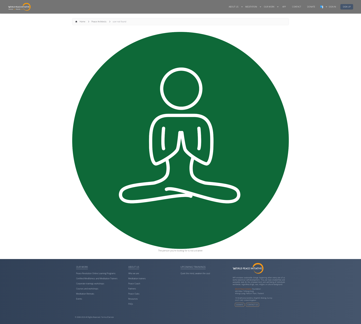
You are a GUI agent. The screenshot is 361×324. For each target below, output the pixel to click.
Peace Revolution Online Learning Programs (95, 273)
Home (82, 21)
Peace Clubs (133, 293)
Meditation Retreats (85, 293)
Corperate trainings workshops (90, 283)
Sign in (332, 6)
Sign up (347, 6)
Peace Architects (99, 21)
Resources (133, 298)
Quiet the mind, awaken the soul (195, 273)
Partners (132, 288)
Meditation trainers (137, 278)
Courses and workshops (87, 288)
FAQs (130, 304)
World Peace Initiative (243, 289)
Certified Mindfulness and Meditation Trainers (96, 278)
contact (296, 6)
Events (79, 298)
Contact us (252, 305)
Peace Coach (134, 283)
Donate (239, 305)
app (284, 6)
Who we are (133, 273)
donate (311, 6)
